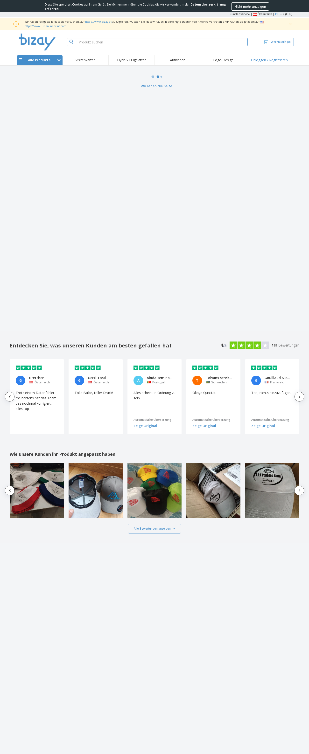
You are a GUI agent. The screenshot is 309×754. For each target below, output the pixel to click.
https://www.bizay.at (98, 21)
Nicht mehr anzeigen (250, 6)
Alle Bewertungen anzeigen (152, 528)
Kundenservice (240, 14)
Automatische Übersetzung (152, 420)
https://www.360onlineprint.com (45, 26)
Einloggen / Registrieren (269, 60)
